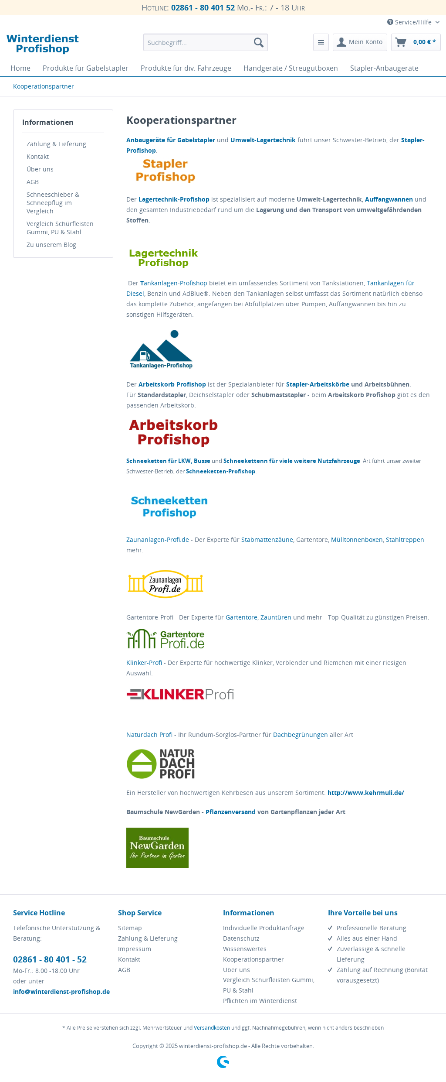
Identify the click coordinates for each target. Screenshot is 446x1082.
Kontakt (38, 156)
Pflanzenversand (231, 812)
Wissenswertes (245, 949)
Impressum (134, 949)
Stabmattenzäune (267, 539)
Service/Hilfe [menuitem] (413, 22)
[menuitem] (205, 42)
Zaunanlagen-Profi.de (157, 539)
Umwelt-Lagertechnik (263, 140)
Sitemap (130, 928)
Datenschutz (241, 938)
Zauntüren (275, 617)
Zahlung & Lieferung (56, 144)
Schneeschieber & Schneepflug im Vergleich (53, 202)
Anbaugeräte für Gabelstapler (170, 140)
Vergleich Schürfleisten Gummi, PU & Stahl (60, 227)
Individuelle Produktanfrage (263, 928)
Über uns (40, 169)
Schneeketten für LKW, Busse (168, 461)
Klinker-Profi (144, 662)
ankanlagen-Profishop (173, 283)
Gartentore (241, 617)
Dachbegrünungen (300, 734)
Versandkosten (212, 1027)
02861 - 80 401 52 (203, 7)
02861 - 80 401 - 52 (50, 959)
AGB (33, 182)
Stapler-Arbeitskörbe (316, 384)
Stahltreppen (405, 539)
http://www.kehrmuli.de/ (366, 792)
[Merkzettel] (321, 42)
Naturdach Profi (149, 734)
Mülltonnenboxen (357, 539)
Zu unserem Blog (51, 244)
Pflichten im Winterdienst (260, 1000)
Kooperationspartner (253, 959)
